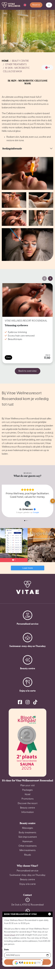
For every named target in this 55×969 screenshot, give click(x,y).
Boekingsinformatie (12, 148)
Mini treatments (28, 850)
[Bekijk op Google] (28, 504)
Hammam (27, 841)
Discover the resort (27, 803)
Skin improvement (27, 837)
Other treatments (16, 64)
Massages (27, 828)
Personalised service (27, 871)
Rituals (27, 855)
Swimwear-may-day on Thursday (27, 875)
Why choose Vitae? (27, 865)
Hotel (27, 794)
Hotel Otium (9, 935)
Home (5, 61)
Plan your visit (27, 785)
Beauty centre (20, 61)
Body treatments (27, 833)
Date (6, 950)
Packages (27, 790)
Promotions (28, 799)
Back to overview (27, 371)
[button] (25, 5)
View (8, 357)
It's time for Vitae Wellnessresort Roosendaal (27, 780)
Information (27, 812)
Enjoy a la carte (28, 884)
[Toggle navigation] (49, 4)
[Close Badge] (41, 960)
